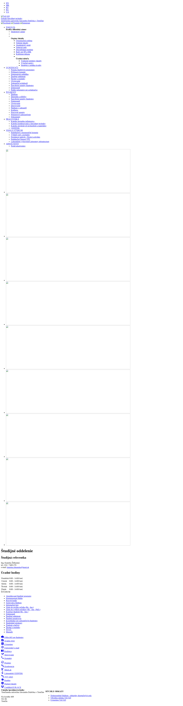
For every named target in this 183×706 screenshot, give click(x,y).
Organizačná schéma (24, 41)
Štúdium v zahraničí (19, 108)
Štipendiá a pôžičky (18, 97)
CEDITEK (15, 128)
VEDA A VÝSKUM (14, 130)
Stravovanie (15, 106)
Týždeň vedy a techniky (20, 135)
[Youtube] (15, 23)
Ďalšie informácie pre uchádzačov (24, 90)
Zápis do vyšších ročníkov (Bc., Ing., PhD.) (23, 609)
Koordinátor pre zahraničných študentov (22, 621)
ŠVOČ (8, 630)
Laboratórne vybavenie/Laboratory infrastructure (30, 141)
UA (7, 12)
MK (7, 5)
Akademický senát (23, 45)
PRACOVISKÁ (12, 119)
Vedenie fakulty (22, 43)
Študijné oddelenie (18, 76)
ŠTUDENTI (11, 92)
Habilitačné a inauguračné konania (24, 133)
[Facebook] (6, 23)
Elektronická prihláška (20, 74)
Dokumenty (15, 117)
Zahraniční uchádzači (19, 83)
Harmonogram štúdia (14, 598)
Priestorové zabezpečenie (21, 115)
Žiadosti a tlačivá (12, 625)
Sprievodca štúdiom (14, 603)
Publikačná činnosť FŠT (20, 139)
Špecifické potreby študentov (22, 85)
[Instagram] (25, 23)
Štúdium (14, 94)
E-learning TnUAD (58, 700)
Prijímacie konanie (18, 72)
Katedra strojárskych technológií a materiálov (28, 126)
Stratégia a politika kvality (31, 65)
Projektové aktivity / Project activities (25, 137)
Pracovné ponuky (18, 112)
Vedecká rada (21, 47)
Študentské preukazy (14, 623)
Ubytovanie (15, 81)
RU (7, 10)
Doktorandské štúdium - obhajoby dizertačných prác (71, 696)
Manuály (9, 632)
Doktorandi (15, 88)
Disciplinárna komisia (24, 50)
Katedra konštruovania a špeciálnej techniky (28, 124)
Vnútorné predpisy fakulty (31, 61)
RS (7, 7)
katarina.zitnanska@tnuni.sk (18, 567)
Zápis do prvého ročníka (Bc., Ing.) (20, 607)
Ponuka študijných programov (23, 70)
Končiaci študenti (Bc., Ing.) (17, 612)
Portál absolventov (18, 146)
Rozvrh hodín (11, 601)
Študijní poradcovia (13, 618)
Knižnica (14, 110)
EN (7, 3)
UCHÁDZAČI (12, 68)
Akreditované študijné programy (18, 596)
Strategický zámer (18, 32)
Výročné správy (27, 63)
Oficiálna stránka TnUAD (61, 698)
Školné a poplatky (18, 79)
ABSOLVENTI (12, 144)
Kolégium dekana (23, 54)
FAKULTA (10, 27)
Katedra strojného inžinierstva (22, 121)
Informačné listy (12, 605)
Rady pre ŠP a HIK (23, 52)
